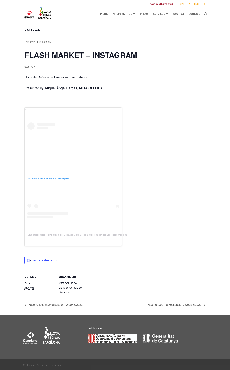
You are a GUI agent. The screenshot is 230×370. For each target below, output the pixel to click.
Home (104, 14)
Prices (144, 14)
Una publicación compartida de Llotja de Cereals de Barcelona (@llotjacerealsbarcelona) (77, 234)
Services (159, 14)
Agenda (178, 14)
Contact (194, 14)
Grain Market (122, 14)
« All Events (32, 30)
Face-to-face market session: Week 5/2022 (55, 304)
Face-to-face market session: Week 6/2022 (174, 304)
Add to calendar (43, 260)
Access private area (161, 3)
